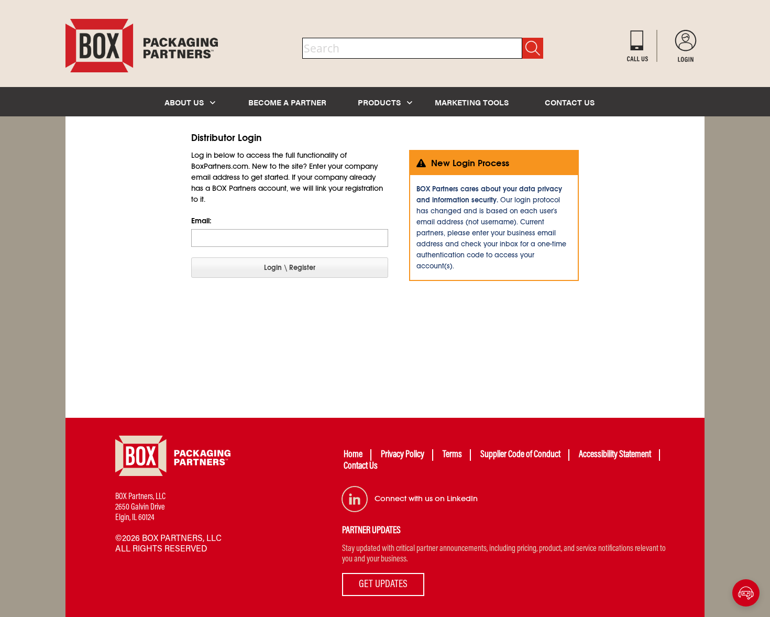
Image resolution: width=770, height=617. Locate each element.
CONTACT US (570, 101)
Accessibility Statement (615, 455)
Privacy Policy (402, 455)
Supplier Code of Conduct (520, 455)
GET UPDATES (383, 584)
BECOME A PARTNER (287, 101)
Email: (201, 220)
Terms (452, 455)
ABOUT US (185, 101)
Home (353, 455)
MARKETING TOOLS (472, 101)
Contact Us (361, 466)
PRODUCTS (380, 101)
